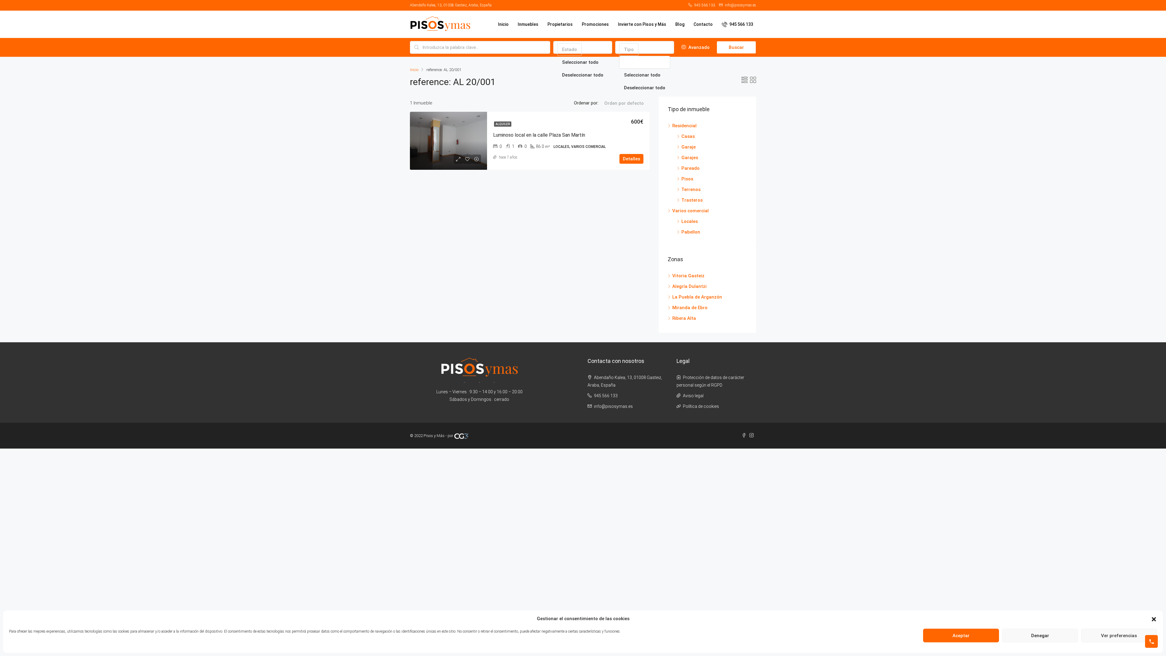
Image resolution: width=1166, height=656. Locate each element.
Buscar (736, 47)
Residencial (684, 125)
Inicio (503, 24)
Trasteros (692, 200)
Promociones (595, 24)
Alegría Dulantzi (689, 286)
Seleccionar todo (580, 62)
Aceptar (961, 635)
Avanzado (698, 47)
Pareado (690, 168)
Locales (689, 221)
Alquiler (503, 124)
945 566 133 (740, 24)
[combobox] (569, 49)
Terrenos (691, 189)
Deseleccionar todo (582, 75)
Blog (679, 24)
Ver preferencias (1119, 635)
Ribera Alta (684, 318)
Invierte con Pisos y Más (642, 24)
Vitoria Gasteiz (688, 275)
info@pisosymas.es (613, 406)
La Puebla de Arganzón (697, 297)
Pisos (687, 179)
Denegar (1040, 635)
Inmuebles (528, 24)
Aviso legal (693, 395)
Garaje (688, 147)
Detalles (631, 159)
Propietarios (560, 24)
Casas (688, 136)
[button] (1154, 619)
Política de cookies (701, 406)
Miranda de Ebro (689, 307)
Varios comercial (690, 211)
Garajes (689, 157)
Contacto (703, 24)
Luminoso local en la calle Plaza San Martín (539, 135)
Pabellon (690, 232)
